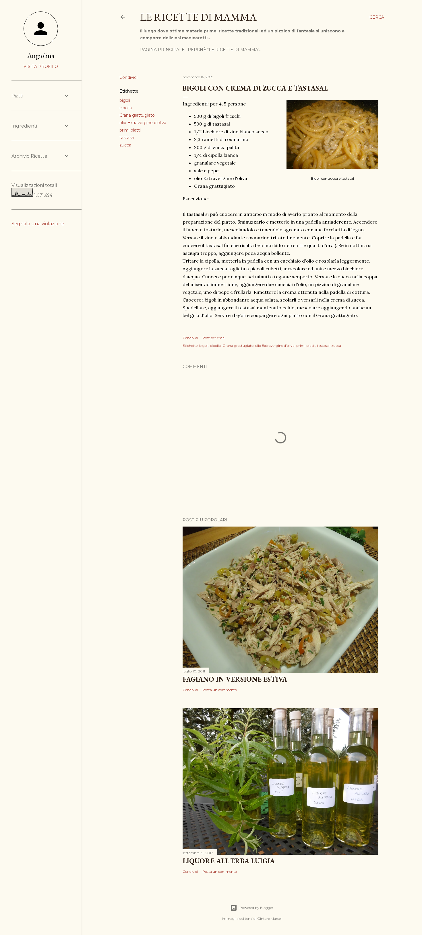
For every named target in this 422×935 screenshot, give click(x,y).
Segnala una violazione (37, 223)
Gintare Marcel (269, 918)
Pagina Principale (162, 49)
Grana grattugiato (137, 115)
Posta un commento (219, 690)
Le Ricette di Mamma (198, 17)
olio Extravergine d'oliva (142, 122)
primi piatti (130, 130)
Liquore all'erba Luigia (229, 860)
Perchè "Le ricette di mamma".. (224, 49)
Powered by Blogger (256, 907)
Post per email (214, 338)
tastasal (127, 137)
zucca (125, 145)
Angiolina (40, 55)
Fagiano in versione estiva (235, 679)
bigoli (124, 100)
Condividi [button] (128, 77)
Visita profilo (41, 66)
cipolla (125, 107)
